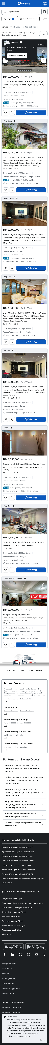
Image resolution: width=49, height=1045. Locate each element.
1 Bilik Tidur (8, 735)
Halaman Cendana (11, 711)
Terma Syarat (8, 993)
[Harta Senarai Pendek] (43, 51)
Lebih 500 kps (9, 747)
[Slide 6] (28, 70)
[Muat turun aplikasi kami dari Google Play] (36, 947)
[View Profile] (24, 43)
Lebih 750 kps (21, 747)
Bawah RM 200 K (10, 723)
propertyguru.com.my (11, 1007)
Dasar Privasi (8, 983)
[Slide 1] (18, 70)
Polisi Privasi (12, 1028)
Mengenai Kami (9, 963)
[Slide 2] (20, 70)
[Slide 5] (26, 70)
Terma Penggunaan (11, 988)
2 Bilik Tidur (18, 735)
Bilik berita (7, 968)
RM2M (29, 699)
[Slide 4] (24, 70)
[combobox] (23, 11)
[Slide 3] (22, 70)
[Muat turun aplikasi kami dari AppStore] (13, 947)
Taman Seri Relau (27, 711)
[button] (5, 26)
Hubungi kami (8, 978)
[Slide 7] (30, 70)
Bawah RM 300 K (24, 723)
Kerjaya (5, 973)
